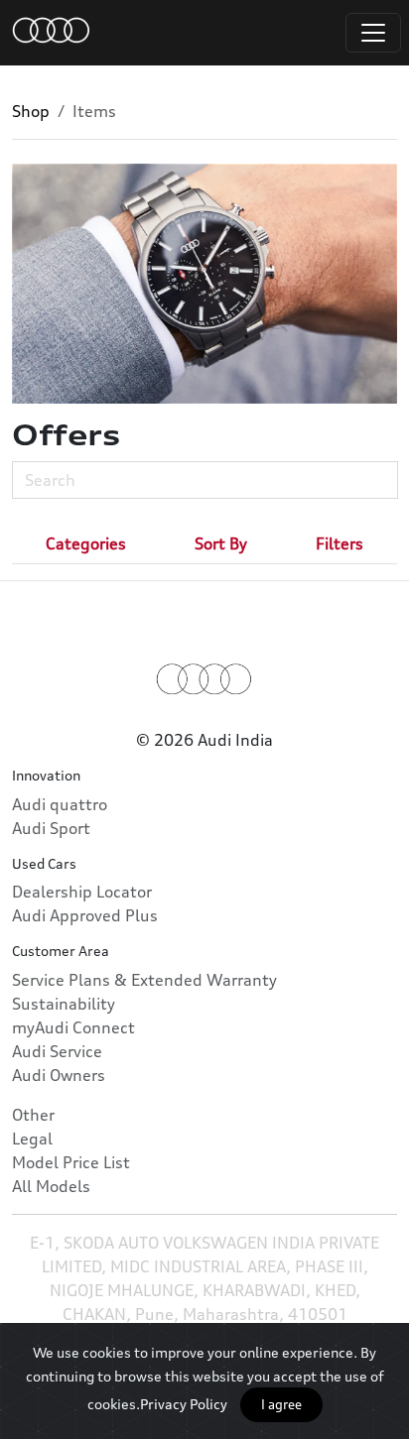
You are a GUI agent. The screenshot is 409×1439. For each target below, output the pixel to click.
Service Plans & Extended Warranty (144, 980)
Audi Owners (58, 1075)
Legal (32, 1138)
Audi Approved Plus (85, 915)
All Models (51, 1186)
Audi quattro (59, 804)
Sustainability (63, 1004)
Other (33, 1115)
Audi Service (57, 1051)
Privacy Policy (183, 1403)
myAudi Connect (73, 1027)
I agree (281, 1404)
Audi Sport (51, 828)
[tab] (86, 543)
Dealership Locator (82, 891)
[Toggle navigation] (373, 33)
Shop (31, 111)
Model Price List (71, 1162)
